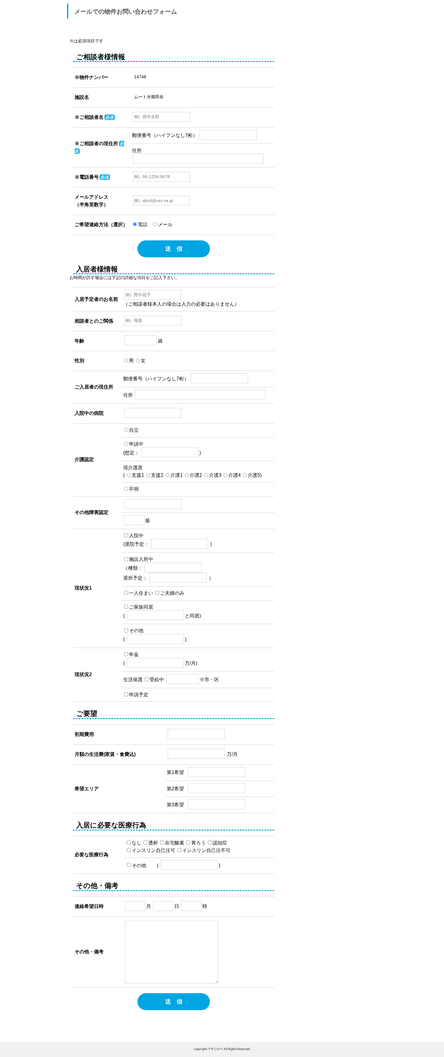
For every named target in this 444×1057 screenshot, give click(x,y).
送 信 (173, 249)
